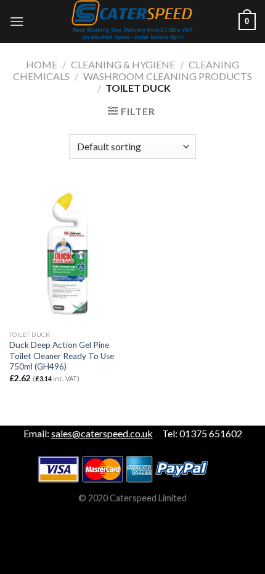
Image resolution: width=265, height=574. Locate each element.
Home (41, 64)
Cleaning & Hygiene (123, 64)
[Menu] (16, 21)
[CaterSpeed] (132, 21)
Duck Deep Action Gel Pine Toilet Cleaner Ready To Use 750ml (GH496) (61, 355)
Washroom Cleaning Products (167, 76)
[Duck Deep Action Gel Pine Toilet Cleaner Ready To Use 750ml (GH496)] (67, 254)
